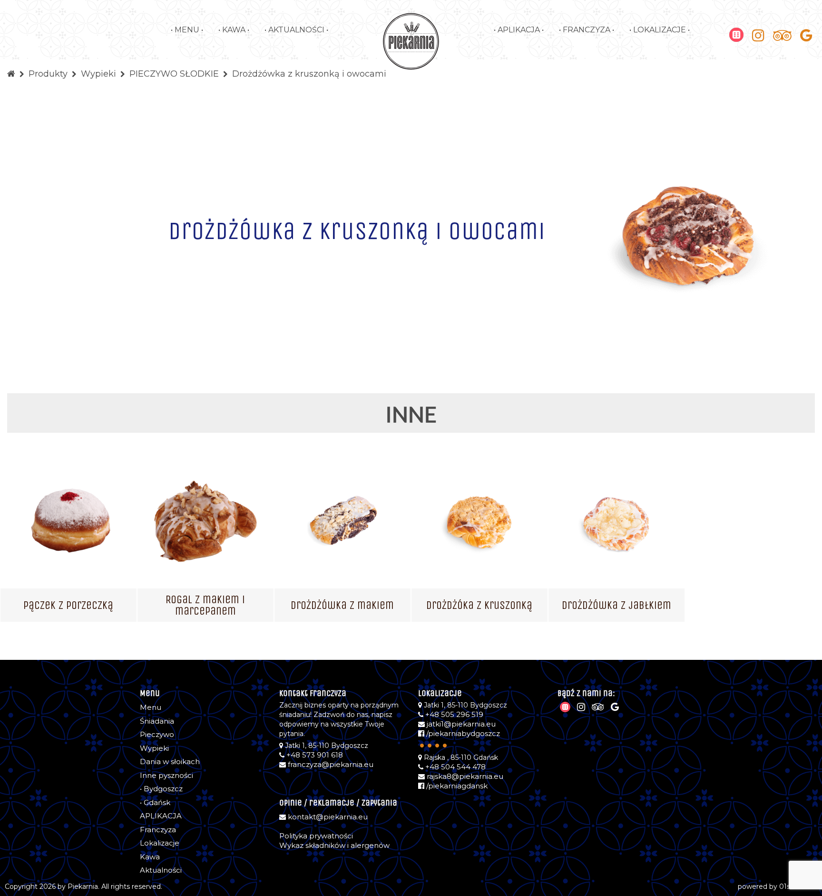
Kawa (150, 856)
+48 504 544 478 (455, 766)
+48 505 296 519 (454, 714)
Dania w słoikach (170, 761)
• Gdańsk (155, 802)
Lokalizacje (159, 842)
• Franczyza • (586, 29)
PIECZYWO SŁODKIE (174, 74)
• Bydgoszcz (161, 788)
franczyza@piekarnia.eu (330, 764)
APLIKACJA (161, 815)
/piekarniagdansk (456, 785)
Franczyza (158, 829)
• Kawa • (233, 29)
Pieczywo (157, 734)
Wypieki (98, 74)
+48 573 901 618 (314, 754)
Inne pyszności (166, 775)
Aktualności (161, 870)
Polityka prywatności (316, 835)
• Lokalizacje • (659, 29)
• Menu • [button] (187, 29)
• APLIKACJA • (519, 29)
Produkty (48, 74)
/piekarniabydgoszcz (462, 733)
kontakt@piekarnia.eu (328, 816)
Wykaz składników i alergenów (334, 845)
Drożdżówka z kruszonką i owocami (309, 74)
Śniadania (157, 721)
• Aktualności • (296, 29)
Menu (150, 707)
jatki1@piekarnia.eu (461, 723)
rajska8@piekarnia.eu (465, 776)
